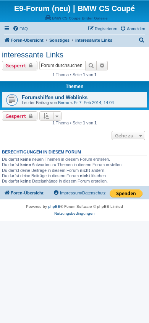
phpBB (54, 206)
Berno (63, 102)
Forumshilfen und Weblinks (54, 97)
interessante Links (32, 55)
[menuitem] (20, 28)
